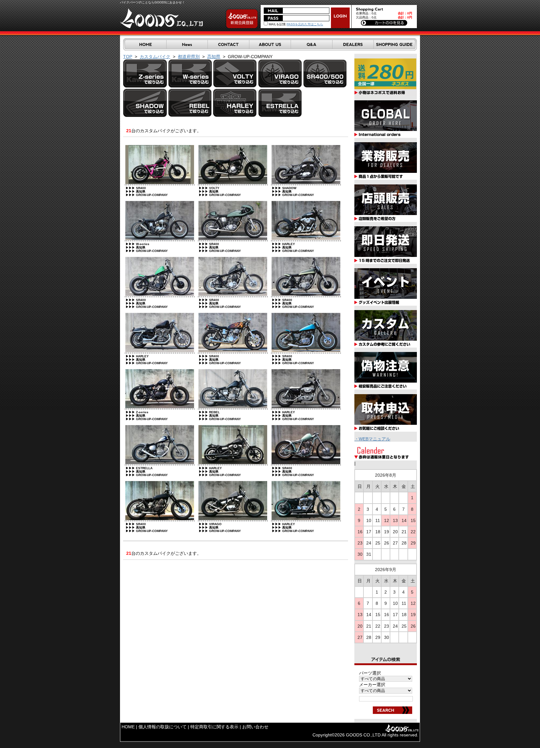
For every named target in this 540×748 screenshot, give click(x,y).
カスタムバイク (155, 56)
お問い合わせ (255, 726)
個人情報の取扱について (162, 726)
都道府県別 (189, 56)
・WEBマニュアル (372, 438)
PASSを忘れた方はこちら (305, 24)
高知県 (213, 56)
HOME (128, 726)
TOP (127, 56)
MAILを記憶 (277, 24)
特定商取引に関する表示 (214, 726)
